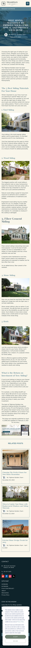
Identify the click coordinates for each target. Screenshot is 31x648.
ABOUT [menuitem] (4, 590)
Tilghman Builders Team (18, 34)
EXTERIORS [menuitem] (5, 586)
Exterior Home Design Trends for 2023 (15, 541)
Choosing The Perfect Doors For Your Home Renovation (14, 473)
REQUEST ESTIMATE (8, 8)
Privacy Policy (20, 621)
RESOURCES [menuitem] (5, 592)
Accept (15, 636)
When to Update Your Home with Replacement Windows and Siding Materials (15, 506)
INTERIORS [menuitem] (5, 584)
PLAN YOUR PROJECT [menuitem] (8, 588)
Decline (15, 641)
